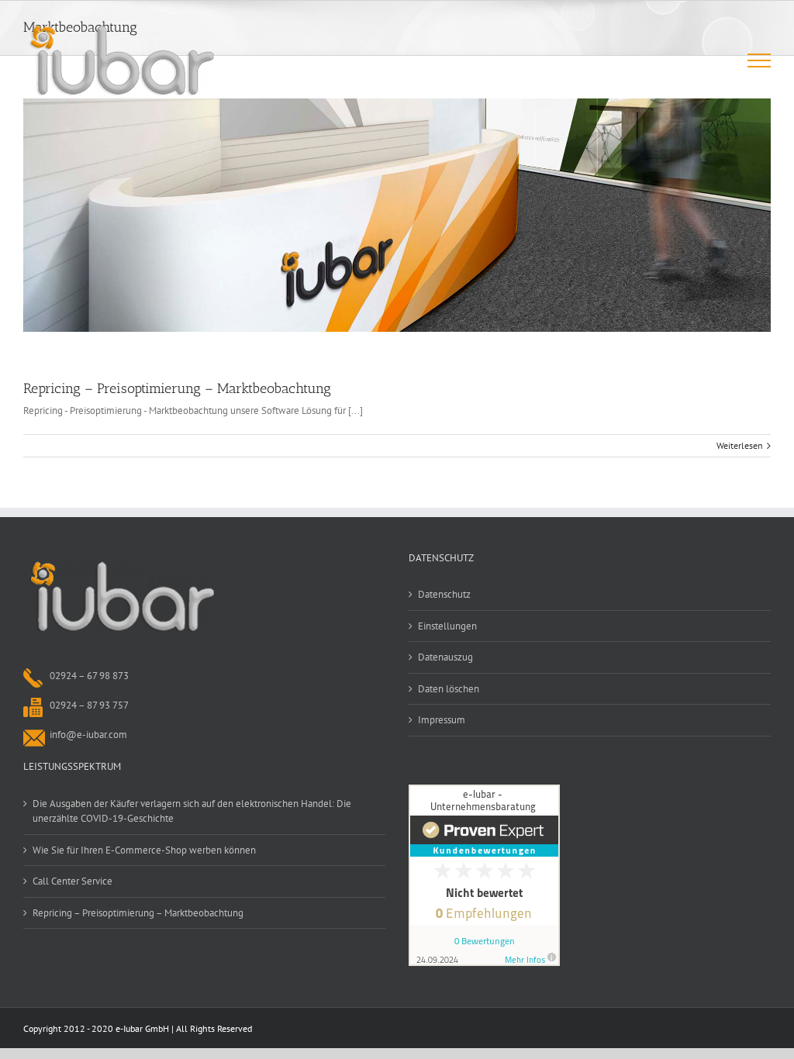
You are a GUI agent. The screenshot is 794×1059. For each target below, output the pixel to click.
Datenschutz (444, 594)
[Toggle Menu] (759, 60)
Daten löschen (448, 688)
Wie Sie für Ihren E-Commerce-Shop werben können (144, 850)
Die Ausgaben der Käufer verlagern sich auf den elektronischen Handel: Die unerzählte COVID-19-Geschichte (192, 811)
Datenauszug (445, 657)
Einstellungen (447, 626)
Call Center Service (72, 881)
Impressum (441, 719)
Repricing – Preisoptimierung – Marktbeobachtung (177, 388)
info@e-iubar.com (88, 734)
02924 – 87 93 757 (89, 705)
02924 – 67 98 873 (89, 675)
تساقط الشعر (281, 1028)
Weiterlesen (739, 445)
